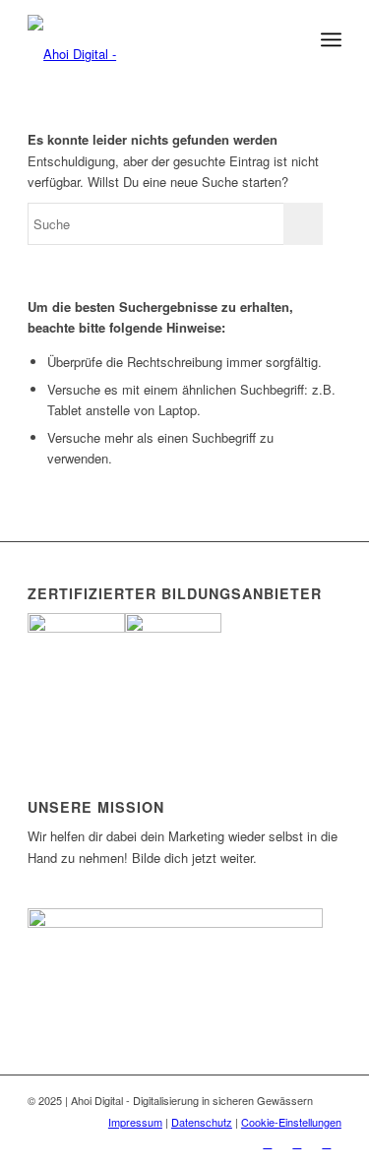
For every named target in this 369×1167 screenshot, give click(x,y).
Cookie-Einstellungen (291, 1122)
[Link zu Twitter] (326, 1142)
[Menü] (331, 39)
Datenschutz (201, 1122)
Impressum (135, 1122)
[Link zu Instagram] (297, 1142)
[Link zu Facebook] (267, 1142)
